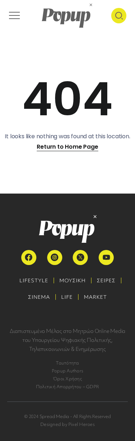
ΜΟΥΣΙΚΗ (72, 280)
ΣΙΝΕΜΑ (39, 297)
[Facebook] (28, 257)
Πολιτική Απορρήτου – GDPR (67, 387)
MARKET (95, 297)
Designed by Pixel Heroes (67, 424)
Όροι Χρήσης (67, 379)
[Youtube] (106, 257)
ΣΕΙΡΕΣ (106, 280)
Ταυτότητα (67, 363)
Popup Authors (67, 371)
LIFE (67, 297)
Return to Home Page (67, 147)
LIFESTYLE (33, 280)
